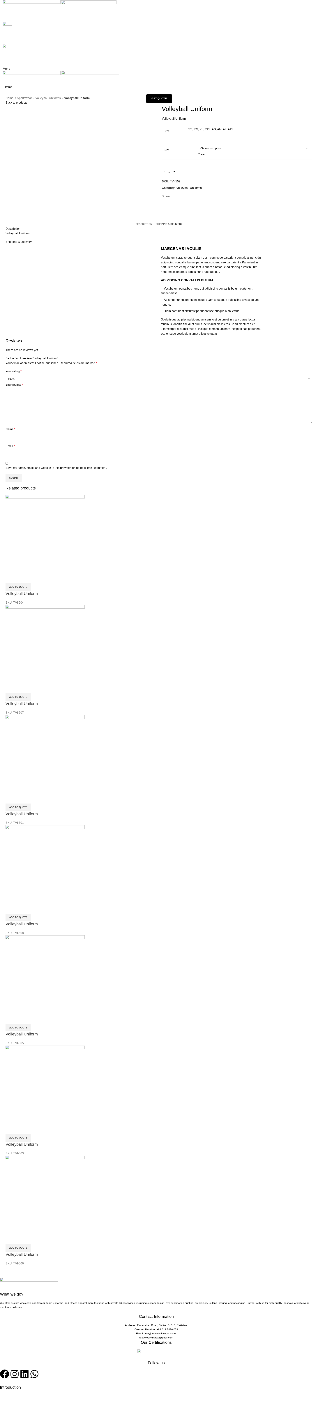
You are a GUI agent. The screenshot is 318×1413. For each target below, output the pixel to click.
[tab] (144, 224)
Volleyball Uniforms (48, 98)
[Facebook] (4, 1374)
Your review (14, 384)
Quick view (10, 578)
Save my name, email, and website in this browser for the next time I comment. (56, 467)
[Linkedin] (24, 1374)
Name (10, 429)
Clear (201, 154)
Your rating (14, 371)
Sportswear (25, 98)
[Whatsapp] (34, 1374)
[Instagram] (14, 1374)
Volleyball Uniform (22, 593)
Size (166, 149)
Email (10, 446)
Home (10, 98)
